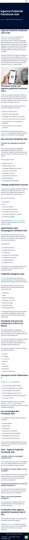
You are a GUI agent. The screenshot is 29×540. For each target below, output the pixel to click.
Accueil (2, 19)
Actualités (4, 537)
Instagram (4, 278)
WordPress (20, 534)
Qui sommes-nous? (14, 537)
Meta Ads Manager (16, 220)
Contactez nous (5, 538)
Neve (7, 534)
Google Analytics (9, 403)
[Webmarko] (2, 1)
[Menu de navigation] (26, 1)
